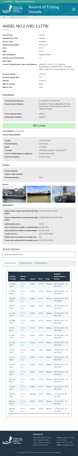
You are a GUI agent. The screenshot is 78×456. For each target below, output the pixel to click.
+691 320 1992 (69, 438)
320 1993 (62, 440)
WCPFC (9, 2)
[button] (14, 194)
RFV (4, 17)
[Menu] (73, 9)
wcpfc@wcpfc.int (68, 445)
